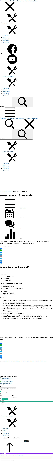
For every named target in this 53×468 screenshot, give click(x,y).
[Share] (26, 263)
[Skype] (26, 257)
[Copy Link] (26, 256)
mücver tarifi (42, 361)
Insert (13, 460)
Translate (20, 455)
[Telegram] (26, 254)
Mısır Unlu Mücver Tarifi (6, 383)
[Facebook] (26, 248)
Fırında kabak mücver (10, 361)
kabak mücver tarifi (34, 361)
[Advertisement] (26, 181)
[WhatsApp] (26, 250)
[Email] (26, 259)
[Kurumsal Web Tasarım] (27, 441)
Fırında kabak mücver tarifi (23, 361)
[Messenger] (26, 252)
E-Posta (14, 397)
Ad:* (13, 395)
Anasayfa (2, 192)
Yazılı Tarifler (9, 192)
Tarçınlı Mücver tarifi (5, 380)
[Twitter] (26, 261)
